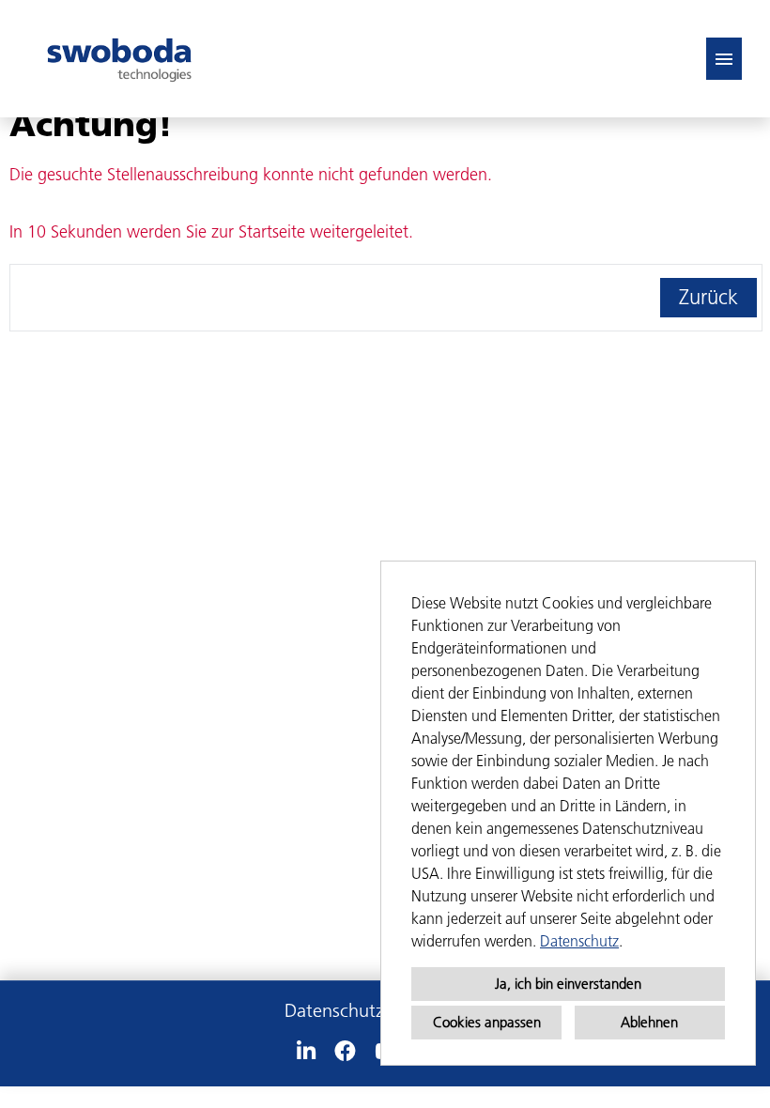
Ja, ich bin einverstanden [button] (568, 984)
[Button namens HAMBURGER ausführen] (724, 59)
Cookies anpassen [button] (487, 1022)
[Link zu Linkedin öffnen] (306, 1052)
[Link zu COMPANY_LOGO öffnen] (119, 58)
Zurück (708, 297)
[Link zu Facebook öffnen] (345, 1052)
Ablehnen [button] (649, 1022)
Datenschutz (579, 940)
